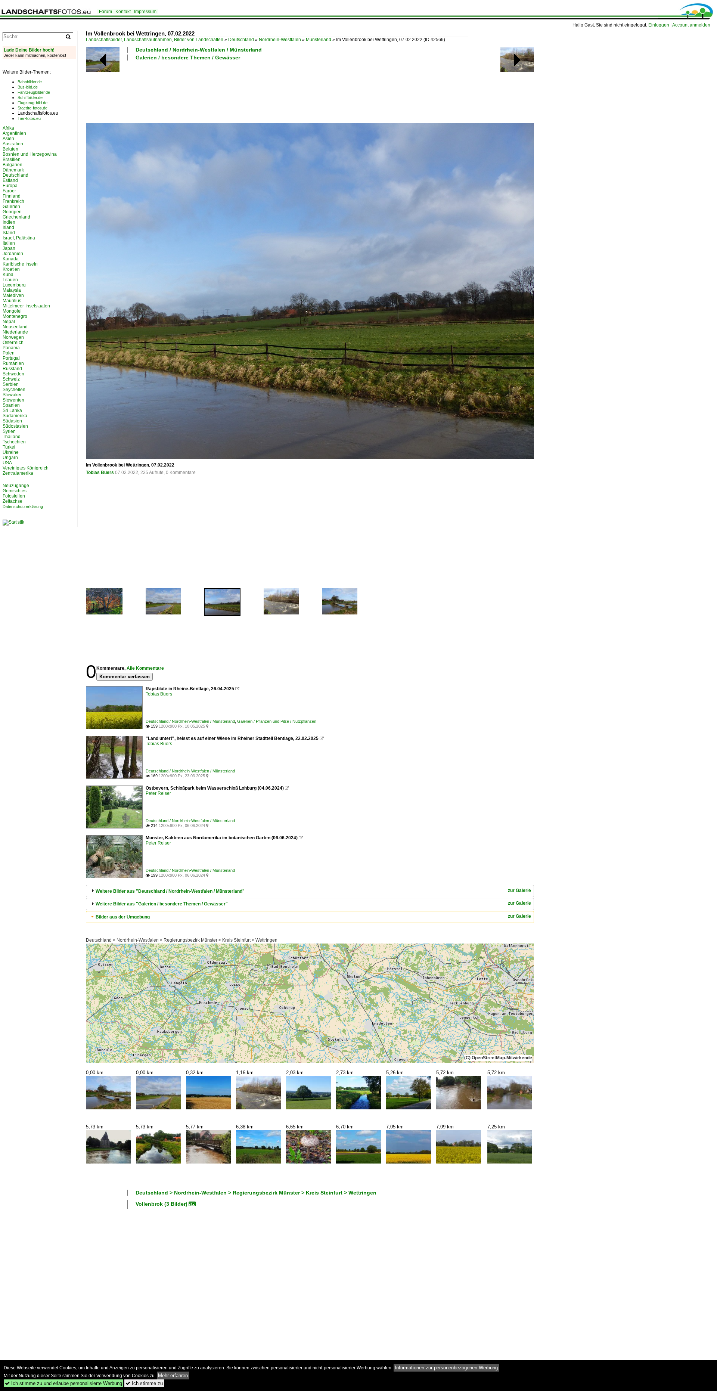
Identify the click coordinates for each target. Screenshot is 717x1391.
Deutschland (241, 39)
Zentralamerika (18, 473)
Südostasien (15, 426)
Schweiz (11, 379)
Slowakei (12, 394)
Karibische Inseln (20, 264)
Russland (12, 368)
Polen (9, 353)
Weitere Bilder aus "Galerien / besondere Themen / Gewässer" (162, 904)
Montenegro (15, 316)
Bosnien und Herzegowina (30, 154)
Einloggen (658, 25)
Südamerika (15, 415)
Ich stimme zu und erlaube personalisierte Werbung (63, 1383)
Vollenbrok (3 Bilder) (161, 1204)
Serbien (11, 384)
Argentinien (14, 133)
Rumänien (13, 363)
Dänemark (13, 170)
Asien (8, 138)
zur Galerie (519, 890)
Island (9, 232)
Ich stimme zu (144, 1383)
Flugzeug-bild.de (32, 102)
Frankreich (13, 201)
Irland (8, 227)
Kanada (11, 258)
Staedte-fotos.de (32, 108)
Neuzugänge (16, 485)
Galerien (11, 206)
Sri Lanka (12, 410)
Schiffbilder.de (30, 97)
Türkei (9, 447)
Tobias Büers (100, 472)
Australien (13, 143)
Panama (11, 347)
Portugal (11, 358)
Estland (10, 180)
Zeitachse (12, 501)
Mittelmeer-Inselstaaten (26, 306)
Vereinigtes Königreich (26, 468)
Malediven (13, 295)
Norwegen (13, 337)
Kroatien (11, 269)
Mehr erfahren (173, 1375)
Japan (9, 248)
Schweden (13, 374)
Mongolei (12, 311)
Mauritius (12, 300)
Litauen (10, 279)
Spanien (11, 405)
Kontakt (123, 11)
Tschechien (14, 441)
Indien (9, 222)
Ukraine (11, 452)
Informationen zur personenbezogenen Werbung (446, 1367)
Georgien (12, 211)
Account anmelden (691, 25)
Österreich (13, 342)
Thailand (12, 436)
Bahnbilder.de (30, 82)
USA (7, 462)
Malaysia (12, 290)
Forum (105, 11)
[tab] (310, 891)
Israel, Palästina (19, 238)
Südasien (12, 421)
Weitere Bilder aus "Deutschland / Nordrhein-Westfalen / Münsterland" (170, 891)
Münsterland (318, 39)
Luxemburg (14, 285)
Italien (9, 243)
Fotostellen (14, 496)
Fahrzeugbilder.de (34, 92)
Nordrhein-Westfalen (280, 39)
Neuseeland (15, 326)
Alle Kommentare (145, 668)
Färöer (9, 190)
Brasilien (12, 159)
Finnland (12, 196)
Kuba (8, 274)
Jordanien (13, 253)
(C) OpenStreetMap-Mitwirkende (498, 1057)
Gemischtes (15, 490)
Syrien (9, 431)
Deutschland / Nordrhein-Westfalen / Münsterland (199, 50)
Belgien (10, 149)
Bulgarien (12, 164)
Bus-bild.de (28, 87)
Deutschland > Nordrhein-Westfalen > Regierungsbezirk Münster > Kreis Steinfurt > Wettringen (181, 940)
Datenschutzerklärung (23, 506)
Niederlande (15, 332)
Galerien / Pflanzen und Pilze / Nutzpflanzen (276, 721)
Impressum (145, 11)
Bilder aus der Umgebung (123, 917)
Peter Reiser (158, 793)
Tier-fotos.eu (29, 118)
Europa (10, 185)
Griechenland (16, 217)
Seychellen (14, 389)
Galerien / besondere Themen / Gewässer (188, 58)
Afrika (8, 128)
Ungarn (10, 457)
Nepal (9, 321)
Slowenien (13, 400)
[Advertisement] (222, 91)
